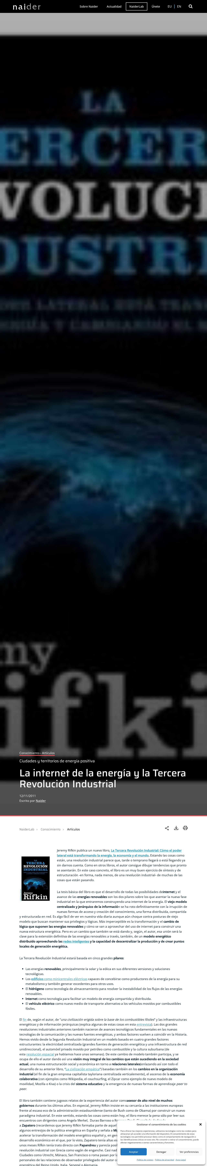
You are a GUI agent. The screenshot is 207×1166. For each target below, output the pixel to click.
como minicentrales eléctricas (59, 979)
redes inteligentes (76, 941)
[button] (200, 1124)
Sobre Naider (89, 6)
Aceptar (133, 1151)
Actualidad (114, 6)
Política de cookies (145, 1159)
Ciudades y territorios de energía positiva (57, 761)
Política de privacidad (164, 1159)
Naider (41, 800)
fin (25, 1019)
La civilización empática (83, 1069)
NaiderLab (136, 6)
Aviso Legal (181, 1159)
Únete (156, 6)
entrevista (144, 1024)
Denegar (161, 1151)
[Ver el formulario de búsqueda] (190, 6)
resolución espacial (40, 1054)
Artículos (73, 829)
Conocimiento (50, 829)
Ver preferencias (189, 1151)
